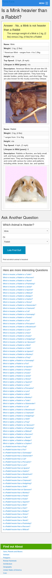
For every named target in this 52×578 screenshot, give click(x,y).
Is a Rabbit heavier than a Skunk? (15, 520)
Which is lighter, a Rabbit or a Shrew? (17, 379)
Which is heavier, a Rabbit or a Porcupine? (19, 324)
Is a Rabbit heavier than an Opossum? (17, 490)
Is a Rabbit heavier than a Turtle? (15, 517)
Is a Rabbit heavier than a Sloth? (15, 486)
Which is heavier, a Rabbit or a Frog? (17, 357)
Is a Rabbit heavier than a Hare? (15, 508)
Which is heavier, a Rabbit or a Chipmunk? (19, 308)
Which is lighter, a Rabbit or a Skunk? (17, 437)
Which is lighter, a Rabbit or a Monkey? (17, 397)
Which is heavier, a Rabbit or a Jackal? (17, 287)
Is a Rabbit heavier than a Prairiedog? (17, 523)
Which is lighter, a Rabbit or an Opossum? (18, 425)
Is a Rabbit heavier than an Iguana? (16, 468)
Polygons (6, 558)
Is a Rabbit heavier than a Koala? (15, 499)
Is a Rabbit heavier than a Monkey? (16, 493)
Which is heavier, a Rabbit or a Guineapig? (19, 314)
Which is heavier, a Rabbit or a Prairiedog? (19, 284)
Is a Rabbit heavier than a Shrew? (15, 514)
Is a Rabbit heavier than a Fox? (14, 450)
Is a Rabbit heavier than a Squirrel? (16, 502)
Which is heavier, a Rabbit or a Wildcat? (18, 293)
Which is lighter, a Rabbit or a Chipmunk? (18, 413)
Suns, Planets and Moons (12, 552)
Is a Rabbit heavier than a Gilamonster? (18, 456)
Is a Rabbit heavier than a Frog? (15, 447)
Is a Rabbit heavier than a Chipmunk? (17, 480)
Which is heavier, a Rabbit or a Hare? (17, 333)
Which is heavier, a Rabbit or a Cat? (16, 311)
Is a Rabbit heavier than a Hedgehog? (17, 483)
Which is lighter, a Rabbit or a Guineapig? (18, 360)
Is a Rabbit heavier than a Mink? (15, 505)
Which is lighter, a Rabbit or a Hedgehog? (18, 416)
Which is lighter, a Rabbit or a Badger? (17, 440)
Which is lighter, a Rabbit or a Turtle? (17, 400)
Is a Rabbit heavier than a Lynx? (15, 465)
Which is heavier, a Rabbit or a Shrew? (17, 302)
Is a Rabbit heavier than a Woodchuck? (17, 474)
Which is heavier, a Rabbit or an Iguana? (18, 351)
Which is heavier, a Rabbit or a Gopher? (18, 299)
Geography (7, 567)
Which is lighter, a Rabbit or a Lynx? (16, 391)
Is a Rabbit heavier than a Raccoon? (16, 526)
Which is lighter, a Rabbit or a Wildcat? (17, 431)
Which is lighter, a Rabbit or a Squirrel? (17, 382)
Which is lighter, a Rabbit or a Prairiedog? (18, 428)
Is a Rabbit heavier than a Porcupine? (17, 462)
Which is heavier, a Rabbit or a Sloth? (17, 348)
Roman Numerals (10, 561)
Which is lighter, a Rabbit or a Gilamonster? (19, 404)
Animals (6, 555)
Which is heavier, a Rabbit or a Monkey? (18, 354)
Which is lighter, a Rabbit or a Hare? (16, 385)
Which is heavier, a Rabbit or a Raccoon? (18, 278)
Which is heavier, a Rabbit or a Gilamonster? (19, 305)
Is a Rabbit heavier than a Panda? (16, 496)
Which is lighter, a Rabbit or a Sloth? (16, 419)
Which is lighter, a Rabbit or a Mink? (16, 394)
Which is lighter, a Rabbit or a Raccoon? (18, 434)
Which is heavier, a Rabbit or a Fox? (16, 321)
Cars (5, 573)
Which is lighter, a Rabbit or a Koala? (17, 373)
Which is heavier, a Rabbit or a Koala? (17, 336)
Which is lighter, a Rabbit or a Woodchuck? (19, 410)
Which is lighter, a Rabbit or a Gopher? (17, 443)
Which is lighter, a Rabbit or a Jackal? (17, 376)
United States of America (12, 570)
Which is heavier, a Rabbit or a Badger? (18, 296)
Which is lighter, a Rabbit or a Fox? (16, 364)
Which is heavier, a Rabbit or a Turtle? (17, 274)
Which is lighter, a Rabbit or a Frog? (16, 422)
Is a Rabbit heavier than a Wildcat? (16, 530)
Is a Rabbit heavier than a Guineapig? (17, 453)
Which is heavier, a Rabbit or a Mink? (17, 345)
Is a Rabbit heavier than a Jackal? (15, 477)
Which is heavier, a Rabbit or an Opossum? (19, 342)
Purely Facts (8, 2)
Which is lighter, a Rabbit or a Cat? (16, 407)
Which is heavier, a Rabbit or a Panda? (17, 317)
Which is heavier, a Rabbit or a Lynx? (17, 330)
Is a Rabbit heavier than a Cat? (14, 459)
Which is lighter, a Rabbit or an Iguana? (17, 367)
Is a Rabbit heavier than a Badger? (16, 511)
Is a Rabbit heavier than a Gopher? (16, 471)
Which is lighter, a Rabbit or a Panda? (17, 370)
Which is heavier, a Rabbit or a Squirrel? (18, 290)
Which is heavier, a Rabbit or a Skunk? (17, 281)
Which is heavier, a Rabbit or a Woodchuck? (19, 327)
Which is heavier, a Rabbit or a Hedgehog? (19, 339)
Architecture (7, 564)
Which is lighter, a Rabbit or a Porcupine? (18, 388)
